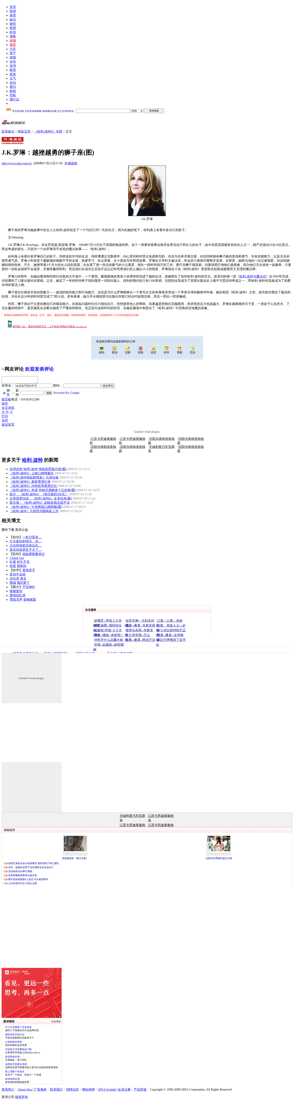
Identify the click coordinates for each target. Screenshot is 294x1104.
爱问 (13, 86)
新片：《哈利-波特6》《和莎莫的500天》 (39, 494)
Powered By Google (66, 392)
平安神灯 (28, 587)
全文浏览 (8, 407)
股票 (13, 28)
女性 (13, 61)
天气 (13, 78)
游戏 (13, 57)
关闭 (5, 420)
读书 (13, 65)
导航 (13, 95)
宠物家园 (29, 599)
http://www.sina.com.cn (17, 163)
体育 (13, 15)
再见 (23, 578)
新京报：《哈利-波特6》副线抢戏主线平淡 (40, 502)
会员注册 (124, 1089)
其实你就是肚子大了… (26, 549)
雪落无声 (16, 599)
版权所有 (21, 1097)
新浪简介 (8, 1089)
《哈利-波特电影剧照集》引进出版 (34, 477)
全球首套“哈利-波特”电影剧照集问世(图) (38, 469)
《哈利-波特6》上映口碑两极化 (32, 473)
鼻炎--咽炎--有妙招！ (109, 635)
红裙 (13, 561)
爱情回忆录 (18, 595)
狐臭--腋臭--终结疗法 (140, 639)
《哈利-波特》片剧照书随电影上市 (34, 511)
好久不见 (23, 561)
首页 (13, 7)
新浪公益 (21, 529)
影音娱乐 (8, 131)
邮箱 (13, 91)
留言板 (6, 399)
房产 (13, 53)
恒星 (13, 566)
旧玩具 (14, 578)
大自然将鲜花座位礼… (26, 545)
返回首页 (8, 424)
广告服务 (40, 1089)
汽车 (13, 49)
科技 (13, 32)
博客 (13, 36)
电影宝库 (24, 131)
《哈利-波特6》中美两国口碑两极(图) (36, 507)
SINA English (107, 1089)
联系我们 (56, 1089)
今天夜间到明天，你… (26, 541)
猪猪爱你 (16, 591)
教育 (13, 70)
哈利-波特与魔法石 (252, 276)
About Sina (25, 1089)
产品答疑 (140, 1089)
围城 (13, 582)
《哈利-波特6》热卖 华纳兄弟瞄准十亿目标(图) (43, 490)
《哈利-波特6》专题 (48, 131)
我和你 (21, 566)
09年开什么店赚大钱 (108, 639)
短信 (13, 82)
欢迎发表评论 (39, 369)
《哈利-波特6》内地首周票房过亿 (33, 486)
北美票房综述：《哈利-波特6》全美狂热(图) (41, 498)
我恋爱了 (23, 582)
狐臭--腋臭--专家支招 (140, 625)
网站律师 (88, 1089)
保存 (5, 403)
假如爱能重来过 (33, 554)
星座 (13, 74)
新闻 (13, 11)
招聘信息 (72, 1089)
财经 (13, 23)
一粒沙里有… (32, 537)
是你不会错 (18, 574)
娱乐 (13, 19)
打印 (5, 416)
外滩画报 (70, 163)
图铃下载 (8, 529)
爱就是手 (28, 570)
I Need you (17, 558)
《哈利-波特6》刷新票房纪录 (30, 481)
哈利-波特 (32, 460)
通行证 (14, 99)
